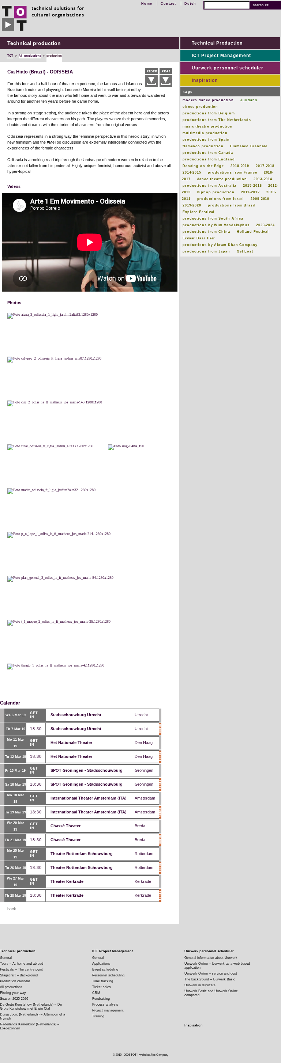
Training (98, 1016)
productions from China (206, 232)
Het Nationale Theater (71, 742)
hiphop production (216, 192)
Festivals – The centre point (21, 969)
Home (146, 3)
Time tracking (102, 981)
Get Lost (245, 251)
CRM (96, 993)
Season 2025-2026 (14, 999)
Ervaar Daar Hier (199, 238)
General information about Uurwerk (210, 958)
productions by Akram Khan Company (220, 245)
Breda (140, 826)
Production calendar (15, 981)
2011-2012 (250, 192)
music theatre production (208, 126)
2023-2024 (265, 225)
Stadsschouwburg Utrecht (75, 715)
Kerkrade (143, 881)
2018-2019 (240, 166)
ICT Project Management (221, 55)
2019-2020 (192, 205)
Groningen (144, 770)
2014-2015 (192, 172)
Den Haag (144, 742)
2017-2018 (265, 166)
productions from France (232, 172)
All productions (11, 987)
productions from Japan (206, 251)
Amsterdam (145, 798)
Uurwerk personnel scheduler (227, 68)
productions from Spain (206, 139)
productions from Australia (209, 185)
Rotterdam (144, 853)
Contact (168, 3)
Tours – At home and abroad (21, 963)
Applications (101, 963)
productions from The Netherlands (217, 120)
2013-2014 (263, 179)
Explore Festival (198, 212)
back (11, 909)
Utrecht (141, 715)
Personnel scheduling (108, 975)
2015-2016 (252, 185)
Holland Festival (253, 232)
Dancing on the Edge (203, 166)
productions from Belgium (209, 113)
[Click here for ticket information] (160, 729)
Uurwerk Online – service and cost (210, 973)
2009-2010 (260, 199)
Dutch (190, 3)
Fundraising (101, 999)
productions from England (209, 159)
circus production (200, 107)
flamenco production (203, 146)
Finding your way (13, 993)
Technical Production (217, 43)
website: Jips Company (153, 1054)
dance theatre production (222, 179)
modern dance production (208, 100)
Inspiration (205, 80)
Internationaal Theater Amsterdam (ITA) (88, 798)
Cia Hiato (17, 72)
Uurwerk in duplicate (200, 985)
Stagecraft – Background (19, 975)
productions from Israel (220, 199)
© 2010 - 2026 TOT (124, 1054)
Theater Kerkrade (66, 881)
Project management (108, 1010)
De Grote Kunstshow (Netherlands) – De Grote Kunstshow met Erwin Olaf (31, 1006)
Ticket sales (101, 987)
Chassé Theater (65, 826)
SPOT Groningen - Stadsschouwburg (86, 770)
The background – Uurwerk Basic (209, 979)
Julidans (248, 100)
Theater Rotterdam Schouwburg (81, 853)
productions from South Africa (213, 218)
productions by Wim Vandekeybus (216, 225)
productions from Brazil (232, 205)
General (6, 958)
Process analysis (105, 1004)
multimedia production (205, 133)
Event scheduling (105, 969)
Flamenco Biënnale (248, 146)
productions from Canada (208, 153)
